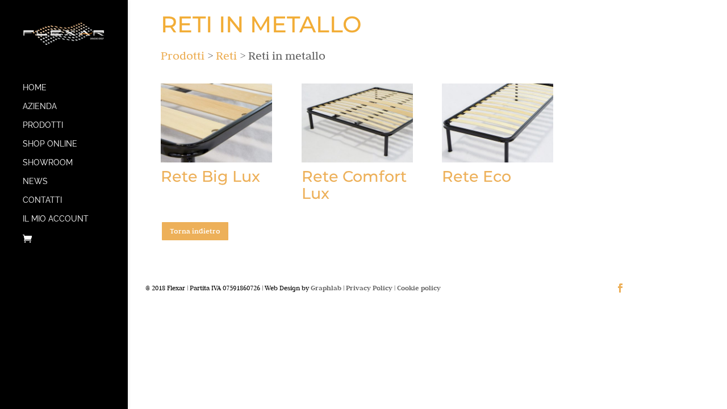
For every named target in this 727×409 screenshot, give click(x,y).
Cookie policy (419, 287)
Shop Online (50, 144)
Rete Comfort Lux (354, 185)
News (35, 181)
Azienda (40, 106)
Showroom (48, 162)
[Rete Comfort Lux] (357, 123)
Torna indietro (195, 230)
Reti (226, 55)
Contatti (42, 200)
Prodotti (43, 125)
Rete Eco (476, 176)
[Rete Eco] (497, 123)
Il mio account (56, 219)
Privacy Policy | (371, 287)
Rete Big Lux (210, 176)
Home (35, 88)
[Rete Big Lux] (216, 123)
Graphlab (326, 287)
